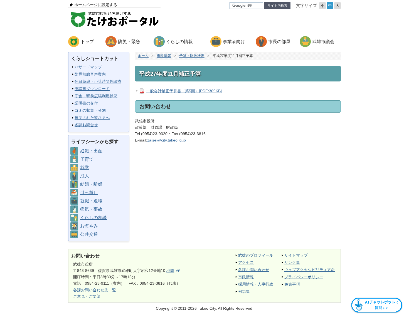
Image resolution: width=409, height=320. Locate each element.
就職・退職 (91, 201)
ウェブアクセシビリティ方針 (309, 269)
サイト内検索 (277, 6)
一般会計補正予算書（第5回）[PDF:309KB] (184, 91)
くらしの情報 (179, 41)
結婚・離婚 (91, 184)
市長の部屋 (279, 41)
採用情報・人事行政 (255, 284)
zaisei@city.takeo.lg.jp (166, 140)
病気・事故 (91, 209)
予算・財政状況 (191, 56)
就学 (84, 167)
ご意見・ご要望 (86, 296)
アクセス (246, 262)
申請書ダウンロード (92, 88)
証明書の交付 (86, 103)
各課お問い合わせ (253, 269)
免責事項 (292, 284)
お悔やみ (89, 226)
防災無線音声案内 (90, 74)
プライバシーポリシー (303, 277)
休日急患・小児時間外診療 (98, 81)
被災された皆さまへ (92, 117)
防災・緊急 (129, 41)
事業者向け (234, 41)
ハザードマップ (88, 67)
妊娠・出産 (91, 150)
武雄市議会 (323, 41)
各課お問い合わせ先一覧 (94, 290)
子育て (86, 159)
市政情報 (164, 56)
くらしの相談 (93, 217)
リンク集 (292, 262)
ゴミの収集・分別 (90, 110)
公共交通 (89, 234)
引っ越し (89, 192)
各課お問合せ (86, 125)
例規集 (244, 291)
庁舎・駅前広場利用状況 (96, 96)
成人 (84, 175)
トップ (87, 41)
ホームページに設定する (95, 5)
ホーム (143, 56)
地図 (170, 270)
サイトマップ (296, 255)
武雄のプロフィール (255, 255)
